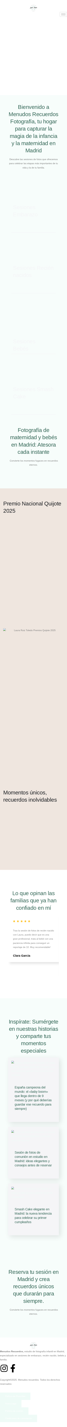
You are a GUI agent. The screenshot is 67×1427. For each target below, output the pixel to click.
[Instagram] (4, 1368)
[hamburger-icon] (63, 14)
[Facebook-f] (13, 1368)
